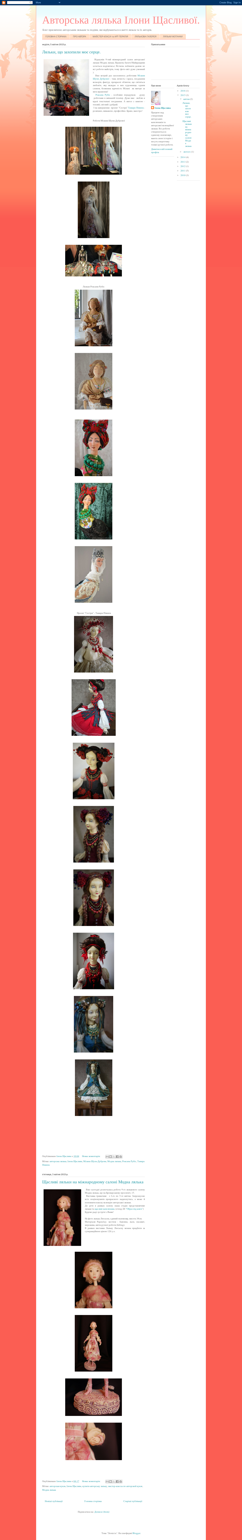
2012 (183, 166)
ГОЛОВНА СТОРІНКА (55, 36)
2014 (183, 157)
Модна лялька (114, 1161)
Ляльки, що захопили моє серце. (71, 52)
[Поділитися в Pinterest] (120, 1156)
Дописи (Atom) (101, 1511)
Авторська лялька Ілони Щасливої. (121, 20)
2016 (183, 90)
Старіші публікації (132, 1501)
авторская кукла (58, 1486)
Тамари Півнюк (135, 107)
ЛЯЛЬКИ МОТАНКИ (173, 36)
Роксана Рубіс (102, 94)
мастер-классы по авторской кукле (125, 1486)
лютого (187, 151)
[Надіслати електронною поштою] (107, 1156)
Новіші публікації (54, 1501)
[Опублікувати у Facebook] (117, 1156)
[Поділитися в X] (114, 1156)
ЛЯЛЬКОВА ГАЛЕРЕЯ (145, 36)
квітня (186, 99)
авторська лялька (58, 1161)
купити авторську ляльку (94, 1486)
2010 (183, 175)
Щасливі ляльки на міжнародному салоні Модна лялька (92, 1182)
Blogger (136, 1533)
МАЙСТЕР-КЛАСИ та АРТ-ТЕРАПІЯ (110, 36)
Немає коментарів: (91, 1156)
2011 (183, 170)
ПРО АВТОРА (79, 36)
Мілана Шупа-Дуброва (94, 1161)
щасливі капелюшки (104, 1208)
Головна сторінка (93, 1501)
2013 (183, 161)
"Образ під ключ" (134, 1208)
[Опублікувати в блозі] (110, 1156)
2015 (183, 95)
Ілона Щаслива (74, 1161)
